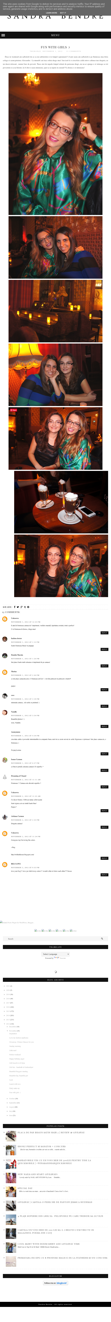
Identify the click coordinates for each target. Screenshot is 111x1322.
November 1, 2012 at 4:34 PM (25, 736)
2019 (8, 994)
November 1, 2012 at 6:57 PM (25, 763)
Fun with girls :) (15, 1092)
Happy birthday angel (16, 1059)
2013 (8, 1019)
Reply (104, 633)
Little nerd (12, 1050)
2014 (8, 1015)
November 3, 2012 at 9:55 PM (25, 867)
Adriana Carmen (17, 816)
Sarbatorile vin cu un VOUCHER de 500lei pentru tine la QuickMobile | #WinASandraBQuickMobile (54, 1162)
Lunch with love (15, 1084)
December (12, 1026)
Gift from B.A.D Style (17, 1063)
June (11, 1115)
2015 (8, 1011)
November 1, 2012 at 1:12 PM (25, 642)
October (12, 1098)
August (12, 1107)
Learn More (51, 13)
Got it (63, 13)
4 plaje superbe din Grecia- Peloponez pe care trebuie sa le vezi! (60, 1216)
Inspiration (13, 1033)
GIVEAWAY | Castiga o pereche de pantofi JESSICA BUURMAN (55, 1202)
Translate (63, 958)
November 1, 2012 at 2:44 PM (25, 675)
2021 (8, 986)
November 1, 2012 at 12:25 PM (25, 622)
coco (12, 695)
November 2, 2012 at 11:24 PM (25, 836)
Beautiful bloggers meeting (18, 1071)
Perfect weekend (15, 1054)
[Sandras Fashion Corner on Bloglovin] (55, 1284)
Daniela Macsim (17, 655)
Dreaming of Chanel (18, 776)
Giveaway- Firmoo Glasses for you (21, 1042)
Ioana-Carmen (16, 759)
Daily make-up (14, 1088)
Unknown (15, 618)
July (10, 1111)
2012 (8, 1024)
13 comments (73, 51)
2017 (8, 1003)
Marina (14, 671)
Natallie (14, 712)
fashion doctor (16, 638)
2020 (8, 990)
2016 (8, 1007)
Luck (11, 1080)
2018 (8, 998)
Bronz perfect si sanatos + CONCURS (42, 1146)
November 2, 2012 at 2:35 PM (25, 820)
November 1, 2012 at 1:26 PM (25, 658)
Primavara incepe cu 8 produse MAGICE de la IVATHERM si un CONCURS (62, 1257)
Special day (25, 1188)
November (13, 1031)
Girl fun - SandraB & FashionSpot (21, 1067)
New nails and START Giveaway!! (38, 1174)
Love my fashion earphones (18, 1038)
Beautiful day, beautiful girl (18, 1075)
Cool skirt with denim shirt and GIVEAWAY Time (49, 1243)
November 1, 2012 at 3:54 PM (25, 715)
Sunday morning (15, 1046)
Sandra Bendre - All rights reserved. (55, 1304)
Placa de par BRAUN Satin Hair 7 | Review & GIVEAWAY (51, 1132)
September (13, 1102)
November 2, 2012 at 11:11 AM (26, 779)
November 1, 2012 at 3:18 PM (25, 699)
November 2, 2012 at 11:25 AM (26, 796)
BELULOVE (16, 864)
